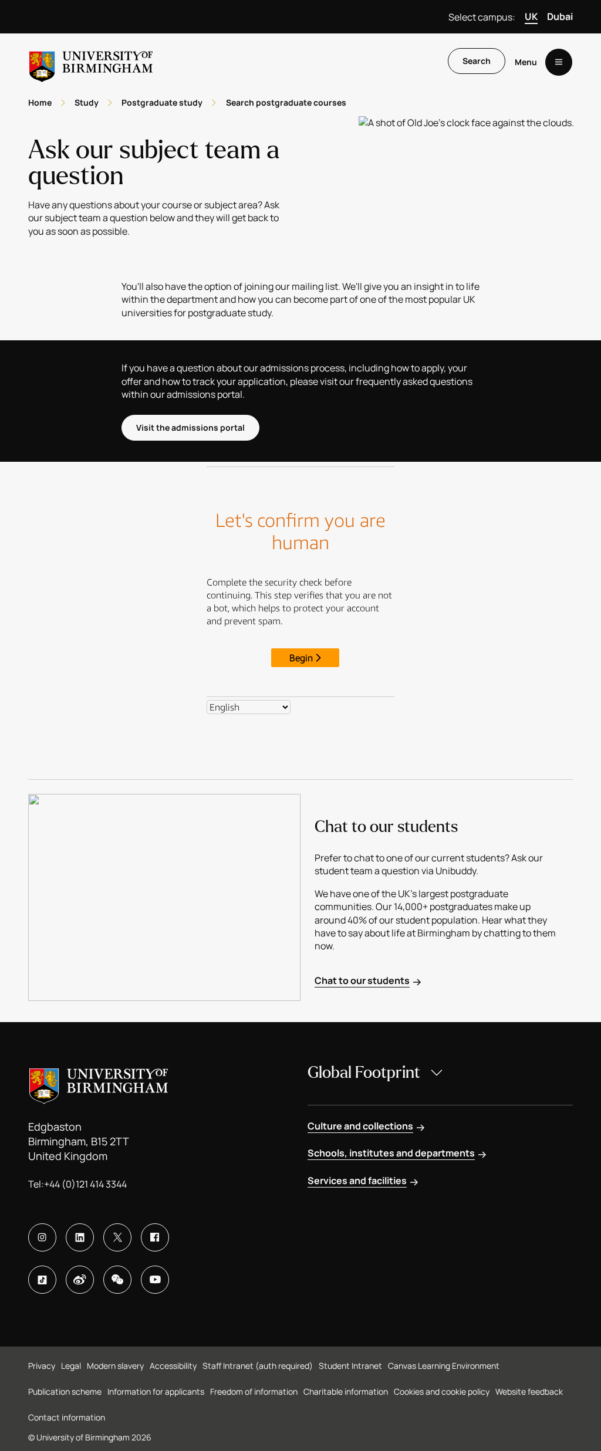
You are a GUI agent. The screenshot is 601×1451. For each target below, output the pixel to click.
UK (531, 16)
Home (40, 102)
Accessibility (173, 1365)
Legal (71, 1365)
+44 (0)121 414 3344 (85, 1184)
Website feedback (529, 1391)
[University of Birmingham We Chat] (117, 1280)
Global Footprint (364, 1072)
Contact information (66, 1417)
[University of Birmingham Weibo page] (80, 1280)
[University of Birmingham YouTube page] (155, 1280)
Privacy (41, 1365)
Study (87, 102)
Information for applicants (155, 1391)
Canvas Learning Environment (443, 1365)
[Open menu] (559, 62)
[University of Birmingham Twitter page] (117, 1237)
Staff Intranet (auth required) (257, 1365)
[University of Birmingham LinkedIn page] (80, 1237)
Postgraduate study (161, 102)
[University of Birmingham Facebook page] (155, 1237)
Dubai (560, 16)
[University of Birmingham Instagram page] (42, 1237)
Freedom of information (254, 1391)
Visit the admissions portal (190, 427)
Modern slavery (115, 1365)
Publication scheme (65, 1391)
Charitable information (345, 1391)
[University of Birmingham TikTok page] (42, 1280)
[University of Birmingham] (91, 61)
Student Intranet (350, 1365)
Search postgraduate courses (286, 102)
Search (476, 60)
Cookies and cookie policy (441, 1391)
